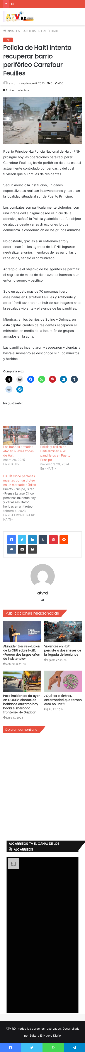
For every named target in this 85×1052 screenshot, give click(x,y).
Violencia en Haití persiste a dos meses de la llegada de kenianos (62, 650)
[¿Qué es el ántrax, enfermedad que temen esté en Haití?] (63, 681)
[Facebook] (11, 539)
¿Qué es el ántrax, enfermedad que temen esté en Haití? (63, 700)
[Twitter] (22, 539)
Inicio (10, 31)
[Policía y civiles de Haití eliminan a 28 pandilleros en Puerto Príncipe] (56, 435)
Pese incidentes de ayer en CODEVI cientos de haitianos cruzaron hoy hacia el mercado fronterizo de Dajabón (21, 704)
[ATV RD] (20, 16)
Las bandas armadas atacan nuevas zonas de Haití (18, 451)
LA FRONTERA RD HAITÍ (32, 31)
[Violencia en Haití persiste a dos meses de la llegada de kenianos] (63, 631)
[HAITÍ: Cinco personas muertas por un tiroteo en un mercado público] (21, 498)
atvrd (12, 83)
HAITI (54, 31)
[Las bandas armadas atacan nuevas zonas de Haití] (19, 435)
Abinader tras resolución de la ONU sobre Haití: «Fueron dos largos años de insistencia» (21, 652)
